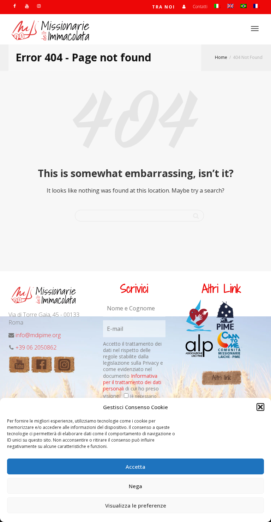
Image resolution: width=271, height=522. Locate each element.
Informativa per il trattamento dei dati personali (132, 382)
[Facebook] (14, 6)
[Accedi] (184, 6)
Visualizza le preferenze (135, 505)
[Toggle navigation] (255, 29)
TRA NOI (163, 7)
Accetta (135, 466)
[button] (260, 407)
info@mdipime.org (38, 335)
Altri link (221, 378)
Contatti (200, 7)
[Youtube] (26, 6)
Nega (135, 486)
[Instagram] (38, 6)
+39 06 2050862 (36, 347)
